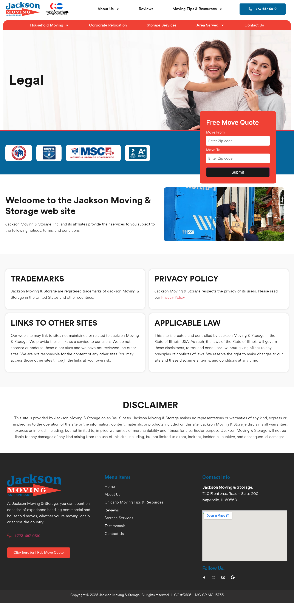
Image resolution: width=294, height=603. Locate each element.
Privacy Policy (173, 297)
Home (110, 486)
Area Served (207, 25)
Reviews (146, 9)
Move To (213, 150)
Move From (215, 132)
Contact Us (254, 25)
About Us (105, 9)
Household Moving (46, 25)
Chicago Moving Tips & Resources (134, 502)
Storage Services (161, 25)
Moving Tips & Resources (194, 9)
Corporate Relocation (108, 25)
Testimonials (115, 526)
